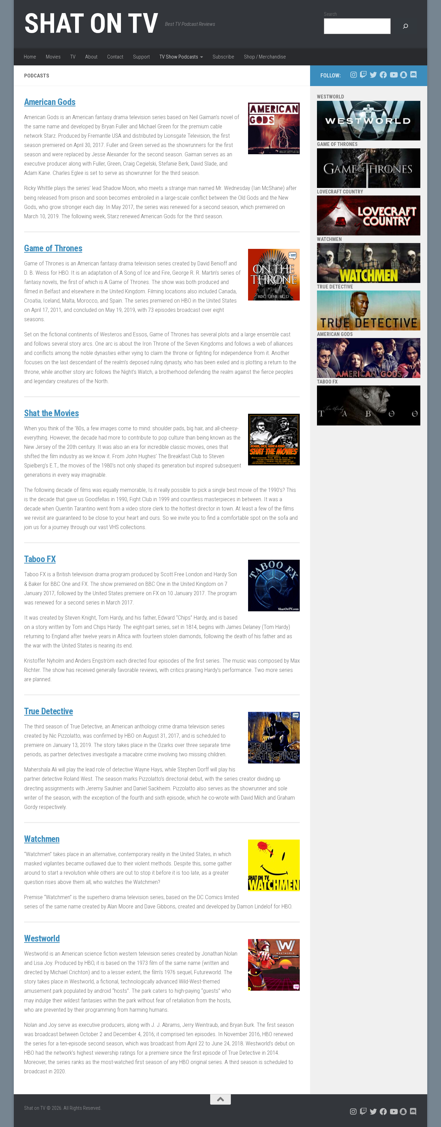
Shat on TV (91, 23)
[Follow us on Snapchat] (403, 74)
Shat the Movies (51, 413)
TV (72, 57)
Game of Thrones (53, 248)
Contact (115, 57)
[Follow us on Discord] (413, 74)
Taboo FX (40, 559)
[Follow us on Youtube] (393, 74)
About (91, 57)
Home (30, 57)
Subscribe (223, 57)
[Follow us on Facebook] (383, 74)
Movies (53, 57)
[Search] (405, 26)
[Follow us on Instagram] (353, 74)
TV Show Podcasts (179, 57)
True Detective (48, 711)
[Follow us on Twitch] (363, 74)
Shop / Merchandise (265, 57)
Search (330, 14)
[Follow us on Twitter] (373, 74)
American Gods (49, 102)
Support (141, 57)
